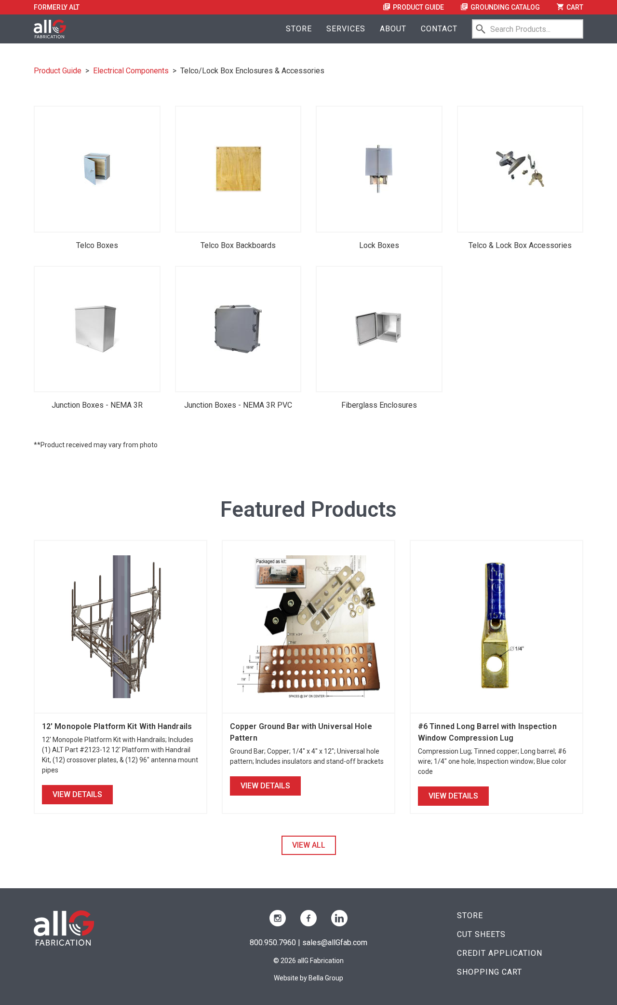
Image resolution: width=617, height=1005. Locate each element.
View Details (77, 794)
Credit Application (499, 953)
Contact (439, 28)
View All (308, 845)
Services (345, 28)
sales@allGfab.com (334, 942)
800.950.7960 (273, 942)
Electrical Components (131, 70)
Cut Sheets (481, 934)
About (393, 28)
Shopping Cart (489, 972)
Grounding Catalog (504, 7)
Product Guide (417, 7)
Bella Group (325, 978)
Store (299, 28)
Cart (574, 7)
